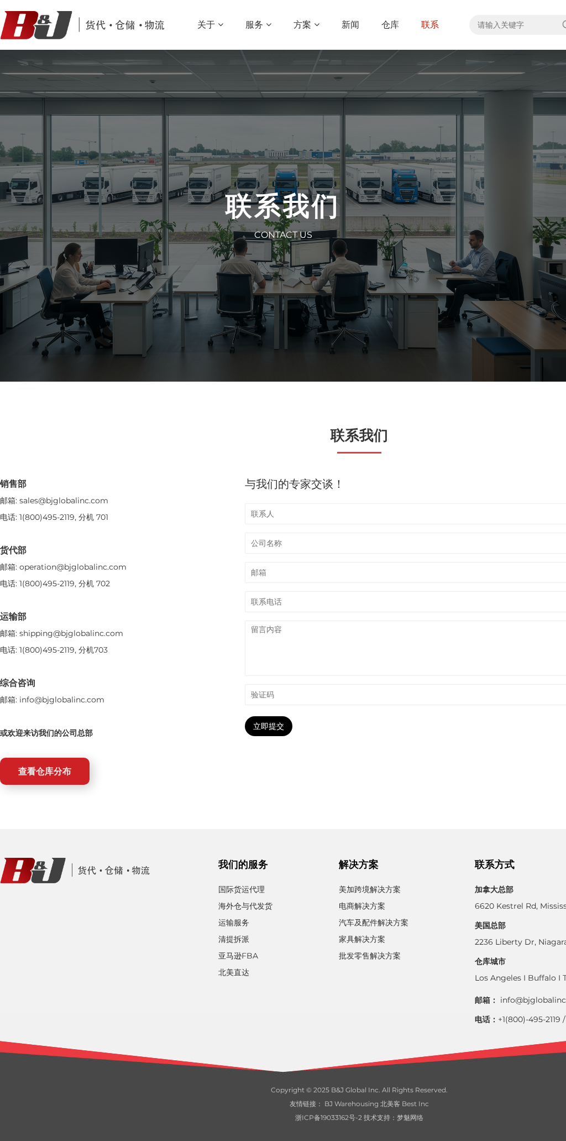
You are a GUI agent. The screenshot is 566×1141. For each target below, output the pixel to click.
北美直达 (233, 972)
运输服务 (233, 923)
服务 (254, 24)
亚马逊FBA (238, 956)
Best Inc (415, 1104)
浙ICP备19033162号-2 (328, 1117)
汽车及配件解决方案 (373, 923)
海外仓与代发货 (245, 906)
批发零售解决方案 (370, 956)
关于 (206, 24)
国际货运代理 (241, 889)
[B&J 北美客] (83, 25)
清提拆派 (233, 939)
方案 (302, 24)
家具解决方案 (362, 939)
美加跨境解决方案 (370, 889)
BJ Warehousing (351, 1104)
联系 (430, 24)
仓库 (390, 24)
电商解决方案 (362, 906)
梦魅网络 (410, 1117)
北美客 (390, 1104)
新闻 (350, 24)
